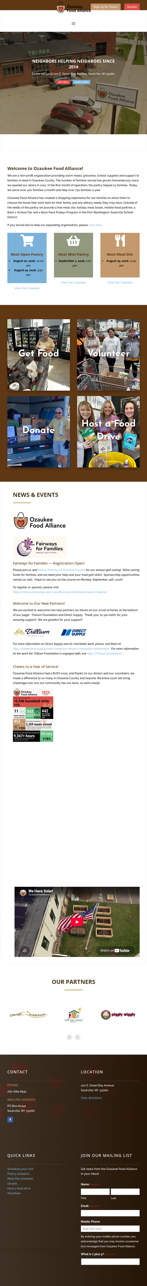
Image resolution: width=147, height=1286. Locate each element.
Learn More (38, 366)
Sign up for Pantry (106, 7)
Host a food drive (19, 1188)
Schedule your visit (20, 1169)
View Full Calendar (27, 288)
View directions (91, 1098)
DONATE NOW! (82, 82)
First (83, 1198)
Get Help (63, 82)
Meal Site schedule (20, 1178)
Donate (132, 7)
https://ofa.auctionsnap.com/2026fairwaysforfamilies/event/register (60, 592)
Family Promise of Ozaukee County (61, 570)
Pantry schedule (18, 1173)
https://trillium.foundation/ (105, 653)
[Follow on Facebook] (10, 1119)
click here (95, 225)
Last (113, 1198)
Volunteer (14, 1193)
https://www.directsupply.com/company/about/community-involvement (61, 648)
